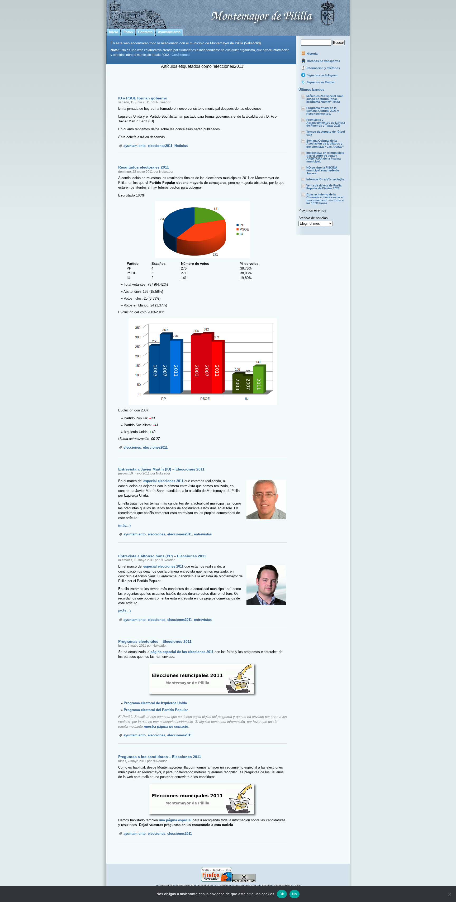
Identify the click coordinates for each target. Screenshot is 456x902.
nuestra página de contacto (166, 726)
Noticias (181, 146)
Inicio (113, 32)
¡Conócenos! (180, 54)
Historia (311, 53)
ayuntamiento (135, 146)
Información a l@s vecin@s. (325, 179)
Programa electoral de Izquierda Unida (155, 703)
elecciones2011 (160, 146)
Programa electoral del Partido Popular (156, 710)
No (294, 894)
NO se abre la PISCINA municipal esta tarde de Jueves (322, 170)
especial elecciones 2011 (163, 481)
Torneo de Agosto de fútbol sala (325, 133)
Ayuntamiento (169, 32)
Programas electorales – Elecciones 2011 (155, 641)
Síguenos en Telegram (322, 75)
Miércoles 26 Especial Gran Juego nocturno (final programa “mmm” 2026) (325, 98)
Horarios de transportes (323, 61)
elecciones (132, 447)
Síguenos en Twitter (320, 82)
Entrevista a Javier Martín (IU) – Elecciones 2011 (161, 469)
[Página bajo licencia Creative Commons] (243, 881)
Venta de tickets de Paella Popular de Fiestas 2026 (323, 187)
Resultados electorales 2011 (143, 167)
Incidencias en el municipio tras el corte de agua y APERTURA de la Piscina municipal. (325, 157)
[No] (449, 894)
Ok (281, 894)
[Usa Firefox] (216, 881)
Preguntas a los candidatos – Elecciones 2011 (159, 757)
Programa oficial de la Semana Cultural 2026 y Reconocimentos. (322, 110)
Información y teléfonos (323, 68)
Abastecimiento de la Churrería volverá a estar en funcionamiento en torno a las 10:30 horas (325, 199)
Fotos (128, 32)
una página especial (175, 820)
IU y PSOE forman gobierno (142, 98)
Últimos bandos (311, 90)
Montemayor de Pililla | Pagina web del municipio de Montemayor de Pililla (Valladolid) (228, 13)
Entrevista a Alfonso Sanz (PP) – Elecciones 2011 (162, 556)
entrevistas (203, 534)
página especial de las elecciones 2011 (181, 652)
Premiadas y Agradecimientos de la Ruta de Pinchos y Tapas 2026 (325, 122)
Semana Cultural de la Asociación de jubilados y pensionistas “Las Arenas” (325, 143)
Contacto (145, 32)
